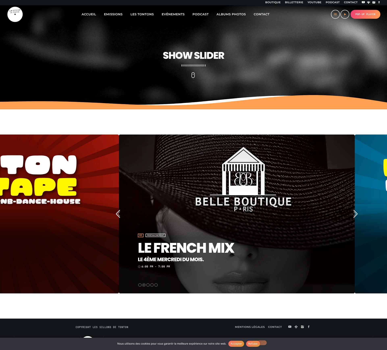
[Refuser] (262, 342)
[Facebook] (379, 2)
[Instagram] (374, 2)
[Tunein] (368, 2)
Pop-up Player (365, 14)
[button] (139, 285)
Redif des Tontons (206, 248)
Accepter (236, 343)
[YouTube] (363, 2)
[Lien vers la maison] (15, 14)
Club (145, 235)
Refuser (253, 343)
